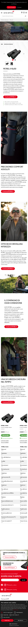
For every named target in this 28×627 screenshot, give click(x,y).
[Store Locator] (21, 12)
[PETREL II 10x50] (14, 53)
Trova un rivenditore (5, 442)
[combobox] (12, 16)
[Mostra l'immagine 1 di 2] (12, 59)
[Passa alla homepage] (8, 12)
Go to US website (11, 7)
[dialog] (14, 614)
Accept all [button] (7, 620)
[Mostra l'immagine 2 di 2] (15, 59)
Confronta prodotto (5, 440)
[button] (14, 624)
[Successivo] (24, 54)
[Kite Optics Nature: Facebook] (2, 585)
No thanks (19, 7)
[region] (14, 56)
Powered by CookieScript (14, 625)
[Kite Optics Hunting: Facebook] (2, 590)
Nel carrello (6, 435)
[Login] (24, 12)
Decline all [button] (20, 620)
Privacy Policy (15, 609)
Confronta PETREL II (10, 97)
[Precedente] (4, 54)
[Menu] (1, 12)
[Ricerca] (25, 16)
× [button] (26, 601)
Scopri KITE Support (10, 567)
